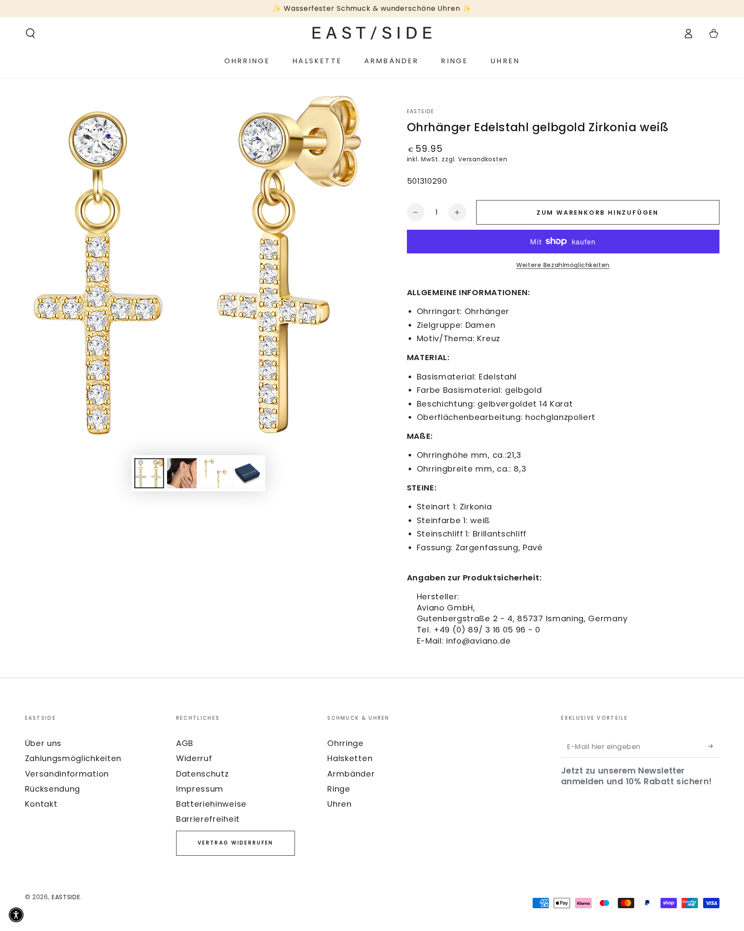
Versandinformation (67, 773)
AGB (184, 743)
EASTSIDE (420, 111)
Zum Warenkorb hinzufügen (597, 212)
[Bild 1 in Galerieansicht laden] (149, 473)
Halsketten (349, 758)
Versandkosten (482, 159)
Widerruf (194, 758)
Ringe (338, 788)
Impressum (199, 788)
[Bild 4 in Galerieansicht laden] (247, 473)
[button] (30, 33)
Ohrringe (345, 743)
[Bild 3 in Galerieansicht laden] (214, 473)
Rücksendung (53, 788)
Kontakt (41, 803)
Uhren (339, 803)
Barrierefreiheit (208, 819)
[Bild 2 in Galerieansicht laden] (182, 473)
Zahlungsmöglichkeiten (73, 758)
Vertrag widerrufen (235, 842)
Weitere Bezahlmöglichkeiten (563, 265)
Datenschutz (202, 773)
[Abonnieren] (713, 746)
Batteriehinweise (211, 803)
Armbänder (351, 773)
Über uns (43, 743)
